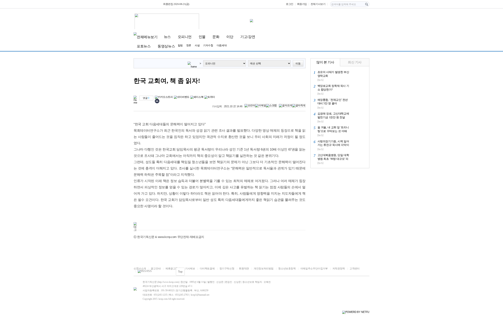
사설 (197, 45)
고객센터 (354, 268)
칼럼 (180, 45)
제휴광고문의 (172, 268)
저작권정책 (338, 268)
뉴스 (167, 37)
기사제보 (190, 268)
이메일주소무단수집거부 (314, 268)
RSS (148, 271)
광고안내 (156, 268)
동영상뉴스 (166, 46)
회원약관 (244, 268)
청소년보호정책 (287, 268)
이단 (229, 37)
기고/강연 (247, 37)
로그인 (289, 4)
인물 (202, 37)
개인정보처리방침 (264, 268)
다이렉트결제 (207, 268)
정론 (188, 45)
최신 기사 (355, 62)
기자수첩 (208, 45)
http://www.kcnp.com (168, 282)
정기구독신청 (226, 268)
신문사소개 (140, 268)
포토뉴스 (144, 46)
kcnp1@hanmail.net (200, 294)
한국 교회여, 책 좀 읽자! (167, 80)
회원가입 (302, 4)
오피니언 (185, 37)
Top (180, 271)
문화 (215, 37)
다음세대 (222, 45)
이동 (298, 63)
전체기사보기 (318, 4)
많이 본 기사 (325, 62)
